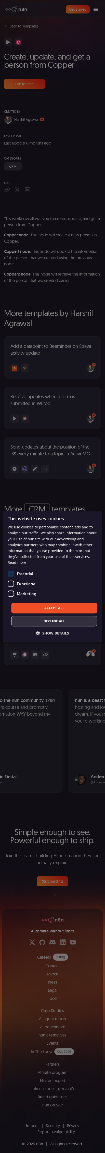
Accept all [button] (54, 608)
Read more (17, 562)
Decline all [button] (54, 621)
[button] (52, 633)
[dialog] (52, 576)
